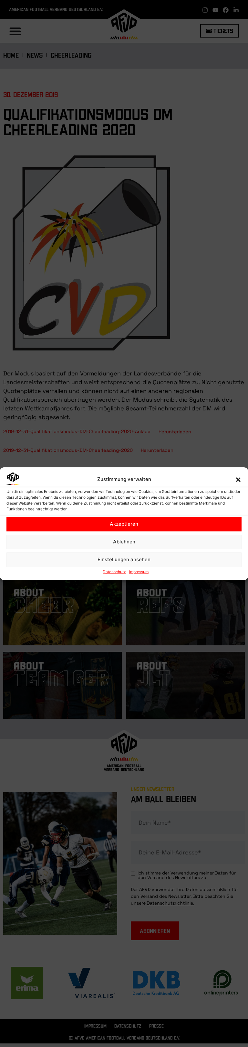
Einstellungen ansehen (124, 559)
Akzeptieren (124, 524)
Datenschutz (114, 571)
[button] (238, 479)
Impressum (139, 571)
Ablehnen (124, 542)
